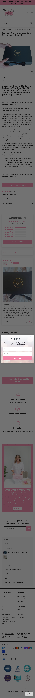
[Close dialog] (32, 337)
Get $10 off (17, 358)
